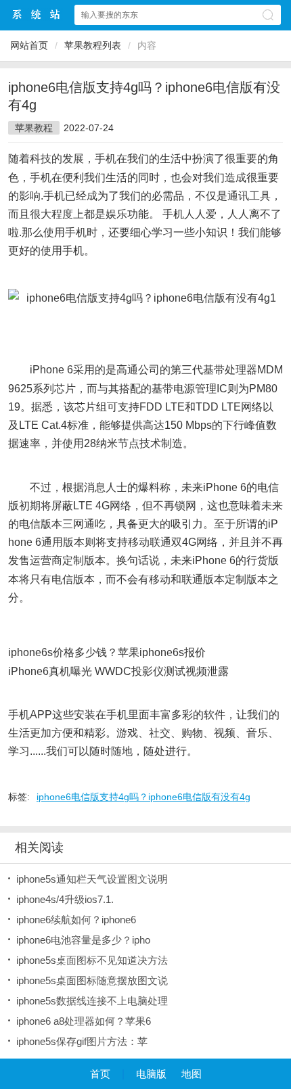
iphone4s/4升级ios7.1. (65, 899)
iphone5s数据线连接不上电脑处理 (92, 1000)
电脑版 (151, 1074)
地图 (191, 1074)
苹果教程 (34, 127)
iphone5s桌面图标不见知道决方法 (92, 960)
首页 (100, 1074)
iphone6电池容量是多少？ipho (83, 940)
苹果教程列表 (92, 45)
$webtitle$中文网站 (36, 14)
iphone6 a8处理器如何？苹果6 (83, 1021)
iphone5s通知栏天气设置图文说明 (92, 879)
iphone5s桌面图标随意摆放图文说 (92, 980)
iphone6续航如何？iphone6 (76, 919)
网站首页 (29, 45)
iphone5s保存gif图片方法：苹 (82, 1041)
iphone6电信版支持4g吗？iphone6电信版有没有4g (143, 796)
